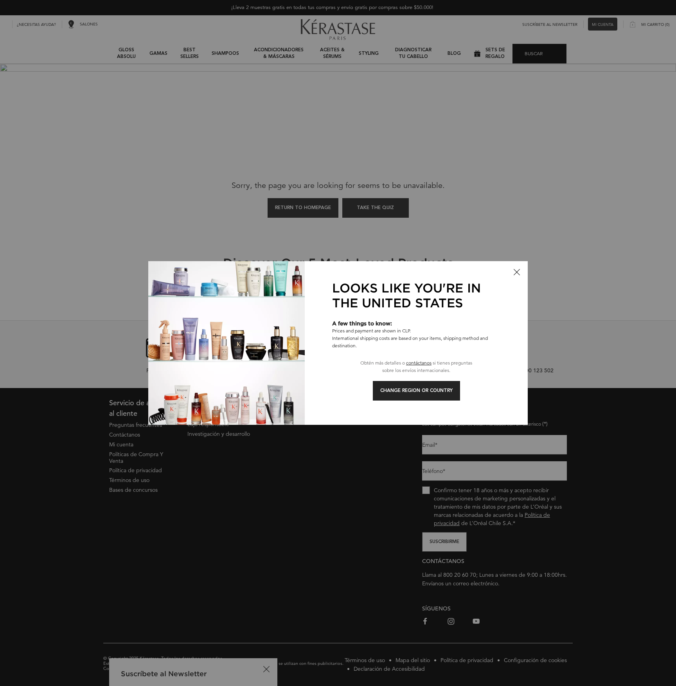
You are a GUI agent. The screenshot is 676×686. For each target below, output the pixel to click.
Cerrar (517, 272)
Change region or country (416, 390)
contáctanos (418, 363)
